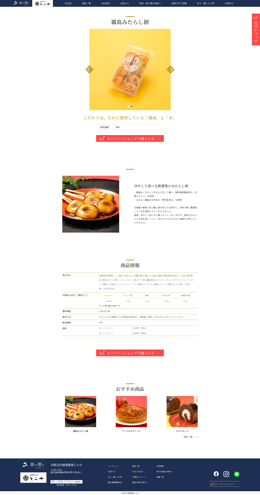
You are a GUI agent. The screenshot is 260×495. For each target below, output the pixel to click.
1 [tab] (128, 106)
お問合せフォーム (139, 477)
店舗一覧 (160, 477)
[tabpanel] (130, 69)
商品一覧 (86, 3)
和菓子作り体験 (179, 3)
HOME (68, 3)
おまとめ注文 (137, 471)
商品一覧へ (188, 436)
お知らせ (124, 3)
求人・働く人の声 (115, 477)
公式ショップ (255, 31)
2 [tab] (132, 106)
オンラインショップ (224, 484)
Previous (89, 69)
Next (170, 69)
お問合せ (229, 3)
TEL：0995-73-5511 (66, 481)
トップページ (113, 466)
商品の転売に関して (140, 482)
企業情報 (160, 466)
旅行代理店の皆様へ (164, 471)
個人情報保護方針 (115, 482)
